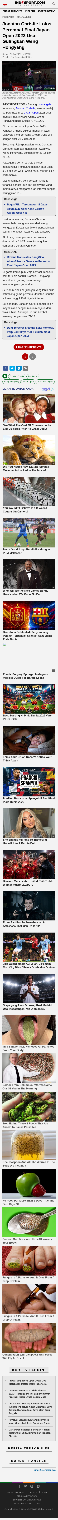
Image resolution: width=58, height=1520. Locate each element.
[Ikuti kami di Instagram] (31, 1487)
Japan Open (31, 112)
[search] (53, 4)
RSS (38, 1503)
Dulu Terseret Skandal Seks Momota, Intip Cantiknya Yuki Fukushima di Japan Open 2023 (30, 332)
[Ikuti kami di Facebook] (19, 1487)
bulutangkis (44, 104)
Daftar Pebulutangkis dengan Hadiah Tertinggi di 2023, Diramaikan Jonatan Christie (30, 1433)
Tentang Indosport (15, 1492)
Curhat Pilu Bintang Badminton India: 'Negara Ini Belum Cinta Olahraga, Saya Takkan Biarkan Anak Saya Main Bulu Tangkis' (30, 1408)
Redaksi (33, 1492)
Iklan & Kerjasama (22, 1503)
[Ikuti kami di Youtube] (38, 1487)
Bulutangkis (33, 376)
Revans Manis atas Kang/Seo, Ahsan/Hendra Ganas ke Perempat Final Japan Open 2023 (29, 261)
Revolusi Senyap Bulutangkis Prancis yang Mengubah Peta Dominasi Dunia (29, 1421)
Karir (44, 1492)
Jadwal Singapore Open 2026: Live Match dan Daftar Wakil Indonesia (28, 1382)
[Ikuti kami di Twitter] (25, 1487)
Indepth (30, 11)
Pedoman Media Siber (27, 1496)
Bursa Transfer (12, 11)
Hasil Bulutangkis (45, 382)
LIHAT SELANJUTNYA (28, 347)
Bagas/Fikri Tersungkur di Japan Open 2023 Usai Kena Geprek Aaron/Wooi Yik (27, 208)
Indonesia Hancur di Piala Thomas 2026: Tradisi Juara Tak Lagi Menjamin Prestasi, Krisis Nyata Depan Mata (29, 1393)
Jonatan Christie (25, 108)
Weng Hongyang (11, 382)
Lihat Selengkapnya (45, 1469)
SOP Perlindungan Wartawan (27, 1500)
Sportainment (46, 11)
